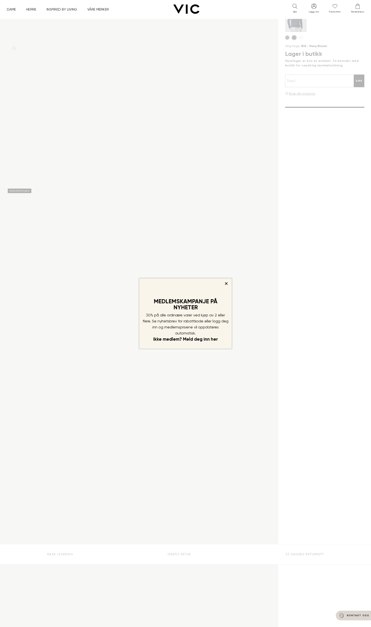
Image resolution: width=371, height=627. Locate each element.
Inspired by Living (62, 9)
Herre (31, 9)
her (214, 339)
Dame (11, 9)
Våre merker (98, 9)
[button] (295, 9)
